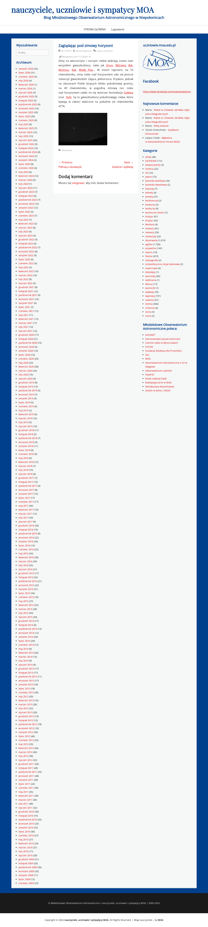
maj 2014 (23, 648)
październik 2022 (28, 247)
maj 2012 (23, 744)
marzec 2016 (25, 561)
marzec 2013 (25, 704)
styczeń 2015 (25, 617)
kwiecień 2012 (26, 748)
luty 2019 (23, 422)
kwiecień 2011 (26, 795)
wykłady (149, 292)
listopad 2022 (26, 243)
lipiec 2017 (24, 497)
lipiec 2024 (24, 164)
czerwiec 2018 (26, 454)
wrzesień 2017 (26, 489)
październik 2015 (28, 581)
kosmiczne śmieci (154, 212)
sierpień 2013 (26, 684)
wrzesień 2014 (26, 632)
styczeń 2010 (25, 855)
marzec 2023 (25, 227)
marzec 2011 (25, 799)
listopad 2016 (26, 529)
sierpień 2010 (26, 827)
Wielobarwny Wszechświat (159, 386)
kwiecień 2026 (26, 84)
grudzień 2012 (26, 716)
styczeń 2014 (25, 664)
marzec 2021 (25, 323)
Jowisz (148, 176)
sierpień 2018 (26, 446)
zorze (148, 315)
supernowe (151, 268)
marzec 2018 (25, 466)
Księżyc (149, 216)
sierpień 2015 (26, 589)
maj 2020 (23, 362)
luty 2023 (23, 231)
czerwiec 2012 (26, 740)
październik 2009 (28, 867)
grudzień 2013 (26, 668)
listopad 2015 (26, 577)
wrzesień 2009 (26, 871)
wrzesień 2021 (26, 299)
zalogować (78, 183)
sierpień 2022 (26, 255)
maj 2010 (23, 839)
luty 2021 (23, 326)
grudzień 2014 (26, 620)
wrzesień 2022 (26, 251)
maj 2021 (23, 315)
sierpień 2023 (26, 207)
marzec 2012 (25, 752)
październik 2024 (28, 152)
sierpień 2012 (26, 732)
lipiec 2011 (24, 783)
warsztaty (150, 276)
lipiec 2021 (24, 307)
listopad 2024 (26, 148)
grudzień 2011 (26, 763)
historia (149, 168)
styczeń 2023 (25, 235)
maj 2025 (23, 124)
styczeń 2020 (25, 378)
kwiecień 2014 (26, 652)
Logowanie (117, 29)
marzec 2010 (25, 847)
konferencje (151, 200)
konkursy (150, 208)
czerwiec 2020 (26, 358)
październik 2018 (28, 438)
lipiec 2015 (24, 593)
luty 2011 (23, 803)
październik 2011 (28, 771)
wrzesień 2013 (26, 680)
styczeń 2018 (25, 474)
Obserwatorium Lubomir (158, 370)
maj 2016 (23, 553)
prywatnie (150, 248)
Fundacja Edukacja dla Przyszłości (163, 350)
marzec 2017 (25, 513)
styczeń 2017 (25, 521)
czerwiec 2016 (26, 549)
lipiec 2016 (24, 545)
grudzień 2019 (26, 382)
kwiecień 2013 (26, 700)
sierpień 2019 (26, 398)
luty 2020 (23, 374)
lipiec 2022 (24, 259)
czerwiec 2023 (26, 215)
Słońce (148, 256)
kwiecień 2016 (26, 557)
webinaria (150, 280)
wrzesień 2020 (26, 346)
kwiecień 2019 (26, 414)
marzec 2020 (25, 370)
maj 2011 (23, 791)
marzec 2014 (25, 656)
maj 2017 (23, 505)
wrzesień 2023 (26, 203)
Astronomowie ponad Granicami (162, 338)
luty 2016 (23, 565)
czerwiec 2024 (26, 167)
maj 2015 (23, 601)
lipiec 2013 (24, 688)
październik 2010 (28, 819)
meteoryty (150, 236)
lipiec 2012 (24, 736)
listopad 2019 (26, 386)
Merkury (149, 224)
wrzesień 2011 (26, 775)
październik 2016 (28, 533)
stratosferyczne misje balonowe (162, 264)
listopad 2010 (26, 815)
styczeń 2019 (25, 426)
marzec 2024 (25, 179)
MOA (148, 358)
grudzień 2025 (26, 96)
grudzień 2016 (26, 525)
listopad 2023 (26, 195)
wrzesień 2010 (26, 823)
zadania (149, 299)
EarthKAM (150, 160)
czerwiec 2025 (26, 120)
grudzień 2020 (26, 334)
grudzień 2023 (26, 191)
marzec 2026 (25, 88)
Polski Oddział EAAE (156, 378)
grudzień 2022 (26, 239)
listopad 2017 (26, 481)
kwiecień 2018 (26, 461)
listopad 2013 (26, 672)
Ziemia (149, 303)
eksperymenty (153, 164)
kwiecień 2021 (26, 318)
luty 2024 (23, 183)
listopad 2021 (26, 291)
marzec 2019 (25, 418)
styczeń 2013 (25, 712)
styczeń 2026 (25, 92)
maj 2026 (23, 80)
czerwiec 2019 (26, 406)
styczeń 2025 (25, 140)
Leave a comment (105, 50)
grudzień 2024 (26, 144)
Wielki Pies (86, 70)
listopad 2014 (26, 624)
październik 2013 (28, 676)
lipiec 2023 (24, 211)
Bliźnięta (121, 65)
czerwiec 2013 (26, 692)
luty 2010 (23, 851)
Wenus (149, 284)
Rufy (69, 97)
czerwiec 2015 (26, 597)
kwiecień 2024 (26, 175)
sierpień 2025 (26, 112)
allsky (148, 156)
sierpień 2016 (26, 541)
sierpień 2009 (26, 875)
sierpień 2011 (26, 779)
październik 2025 (28, 104)
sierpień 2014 (26, 636)
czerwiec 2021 (26, 311)
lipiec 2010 (24, 831)
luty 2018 (23, 469)
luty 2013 (23, 708)
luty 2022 (23, 279)
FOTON (149, 346)
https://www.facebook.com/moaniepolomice (167, 91)
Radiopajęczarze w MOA (158, 382)
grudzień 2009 (26, 859)
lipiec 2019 (24, 402)
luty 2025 (23, 136)
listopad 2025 (26, 100)
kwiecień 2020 (26, 366)
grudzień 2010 (26, 811)
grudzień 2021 (26, 287)
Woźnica (63, 70)
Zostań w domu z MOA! (157, 390)
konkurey (150, 204)
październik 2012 (28, 724)
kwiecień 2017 (26, 509)
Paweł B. (149, 374)
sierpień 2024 (26, 160)
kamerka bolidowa (155, 180)
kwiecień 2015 (26, 605)
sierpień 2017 (26, 493)
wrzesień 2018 (26, 442)
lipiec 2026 (24, 72)
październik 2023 (28, 199)
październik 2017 (28, 485)
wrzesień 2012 (26, 728)
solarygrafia (151, 260)
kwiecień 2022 (26, 271)
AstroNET (150, 334)
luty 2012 (23, 756)
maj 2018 (23, 458)
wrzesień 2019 (26, 394)
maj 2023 (23, 219)
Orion (109, 65)
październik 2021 (28, 295)
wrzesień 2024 (26, 156)
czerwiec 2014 (26, 644)
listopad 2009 (26, 863)
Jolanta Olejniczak (84, 50)
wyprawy (150, 295)
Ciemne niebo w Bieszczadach (161, 342)
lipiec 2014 (24, 640)
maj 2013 (23, 696)
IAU (147, 354)
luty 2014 (23, 660)
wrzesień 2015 (26, 585)
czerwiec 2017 (26, 501)
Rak (74, 70)
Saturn (149, 252)
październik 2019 (28, 390)
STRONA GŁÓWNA (95, 29)
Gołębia (128, 92)
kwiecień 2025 (26, 128)
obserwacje (67, 150)
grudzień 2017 (26, 477)
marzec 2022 (25, 275)
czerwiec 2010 (26, 835)
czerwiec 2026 (26, 76)
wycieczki (150, 287)
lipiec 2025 (24, 116)
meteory (149, 228)
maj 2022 (23, 267)
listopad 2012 (26, 720)
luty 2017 (23, 517)
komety (149, 192)
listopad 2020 (26, 338)
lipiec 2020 (24, 354)
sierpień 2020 (26, 350)
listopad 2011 (26, 768)
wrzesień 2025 (26, 108)
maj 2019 (23, 410)
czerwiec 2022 (26, 263)
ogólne (149, 244)
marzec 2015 (25, 609)
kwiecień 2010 (26, 843)
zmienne (150, 307)
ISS (147, 172)
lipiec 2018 (24, 450)
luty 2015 (23, 612)
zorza (148, 311)
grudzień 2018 (26, 430)
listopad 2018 (26, 434)
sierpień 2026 (26, 68)
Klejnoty (149, 188)
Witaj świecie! (161, 125)
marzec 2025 (25, 132)
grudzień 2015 (26, 573)
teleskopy (150, 272)
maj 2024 (23, 172)
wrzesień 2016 (26, 537)
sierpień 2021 (26, 303)
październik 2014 (28, 628)
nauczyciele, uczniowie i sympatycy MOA (82, 9)
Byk (130, 65)
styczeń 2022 (25, 283)
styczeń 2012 (25, 760)
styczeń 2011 (25, 807)
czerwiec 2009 (26, 883)
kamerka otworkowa (156, 184)
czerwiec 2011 (26, 787)
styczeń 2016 (25, 569)
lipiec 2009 (24, 879)
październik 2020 (28, 342)
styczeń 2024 (25, 187)
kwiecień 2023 (26, 223)
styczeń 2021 (25, 330)
